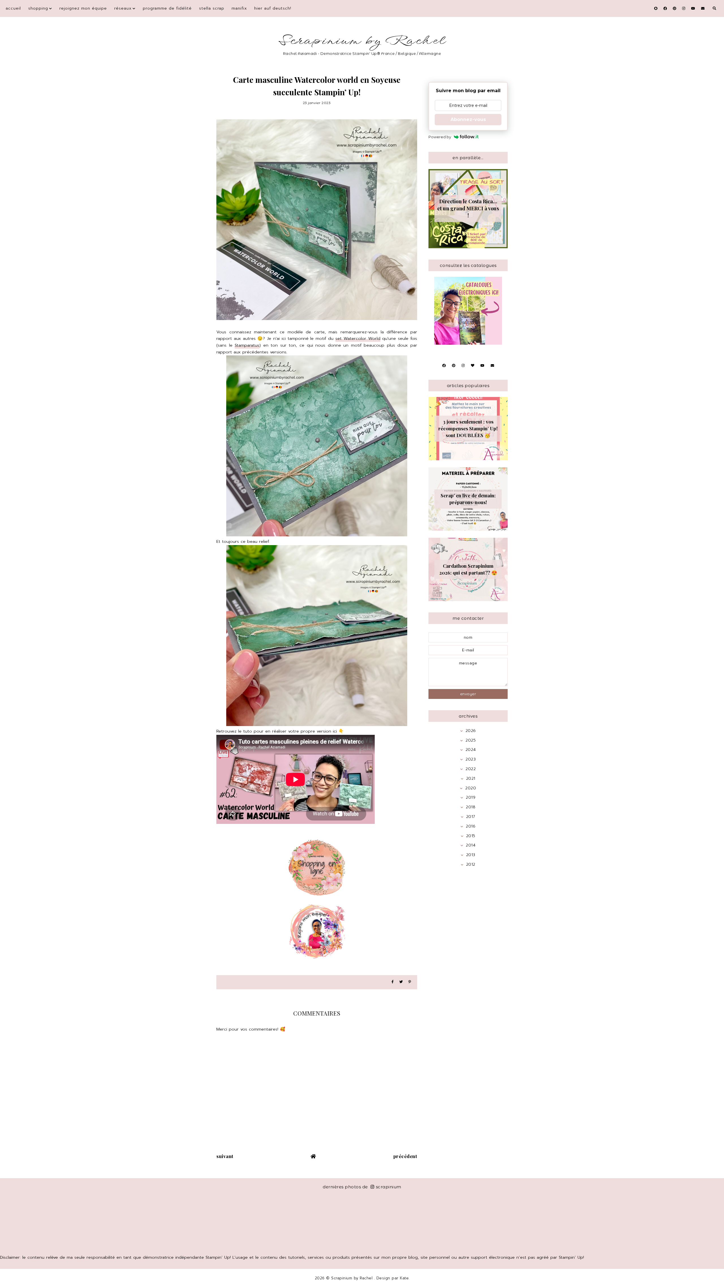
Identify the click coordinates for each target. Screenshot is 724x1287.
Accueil (13, 8)
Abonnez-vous (468, 119)
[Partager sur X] (401, 982)
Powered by (439, 137)
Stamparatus (247, 345)
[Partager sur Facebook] (392, 982)
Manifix (239, 8)
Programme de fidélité (167, 8)
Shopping (38, 8)
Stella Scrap (211, 8)
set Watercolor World (357, 338)
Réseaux (123, 8)
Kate (404, 1278)
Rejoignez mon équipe (83, 8)
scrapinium (388, 1186)
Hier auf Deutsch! (272, 8)
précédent (405, 1156)
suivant (225, 1156)
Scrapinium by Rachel (362, 41)
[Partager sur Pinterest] (409, 982)
